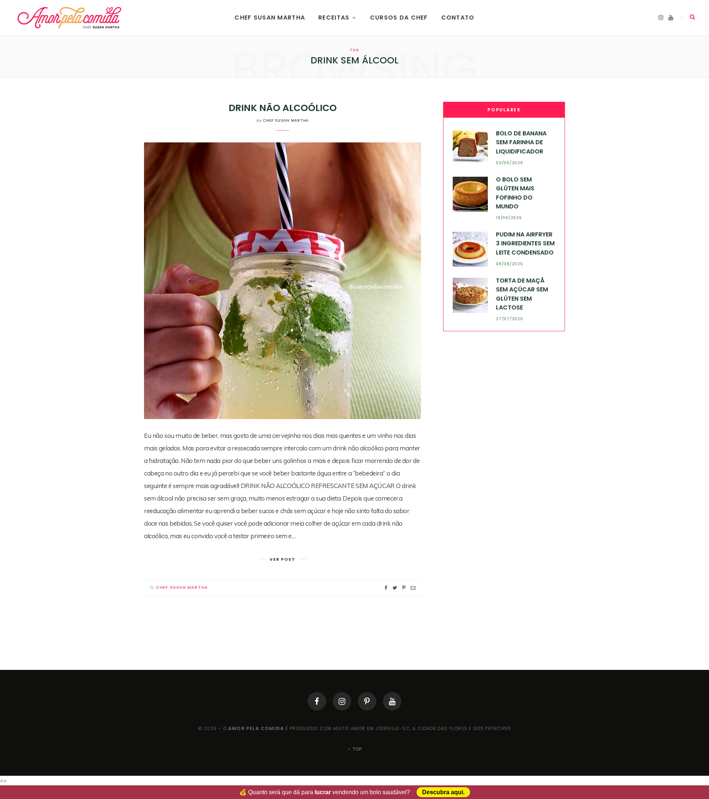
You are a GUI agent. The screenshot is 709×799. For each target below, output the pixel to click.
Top (356, 749)
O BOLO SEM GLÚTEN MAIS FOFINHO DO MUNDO (515, 193)
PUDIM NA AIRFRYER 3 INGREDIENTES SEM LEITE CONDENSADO (525, 243)
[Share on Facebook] (385, 587)
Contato (458, 17)
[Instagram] (342, 701)
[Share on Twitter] (395, 587)
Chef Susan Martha (269, 17)
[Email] (413, 587)
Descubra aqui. (443, 792)
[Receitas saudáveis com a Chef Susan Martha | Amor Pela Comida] (70, 17)
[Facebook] (317, 701)
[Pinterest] (367, 701)
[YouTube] (392, 701)
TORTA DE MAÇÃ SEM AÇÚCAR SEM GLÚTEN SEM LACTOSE (522, 294)
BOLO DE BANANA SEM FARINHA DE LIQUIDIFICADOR (521, 142)
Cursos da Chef (399, 17)
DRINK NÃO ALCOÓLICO (283, 107)
